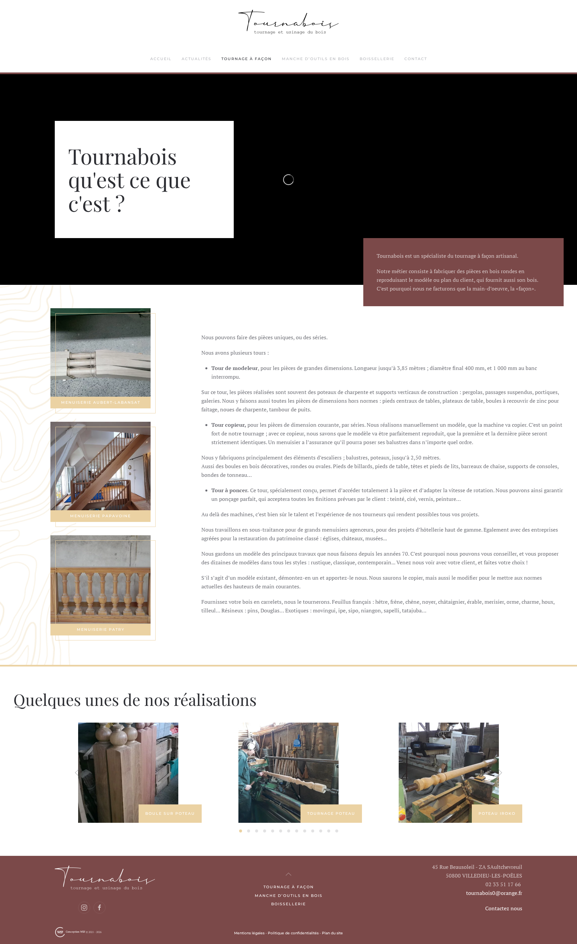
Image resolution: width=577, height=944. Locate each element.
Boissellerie (288, 904)
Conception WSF (75, 931)
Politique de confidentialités (293, 933)
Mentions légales (249, 933)
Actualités (196, 58)
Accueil (161, 58)
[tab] (240, 830)
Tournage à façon (246, 58)
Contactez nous (503, 908)
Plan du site (332, 933)
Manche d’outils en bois (316, 58)
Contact (415, 58)
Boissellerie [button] (377, 58)
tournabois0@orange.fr (494, 893)
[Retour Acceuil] (288, 23)
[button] (77, 772)
